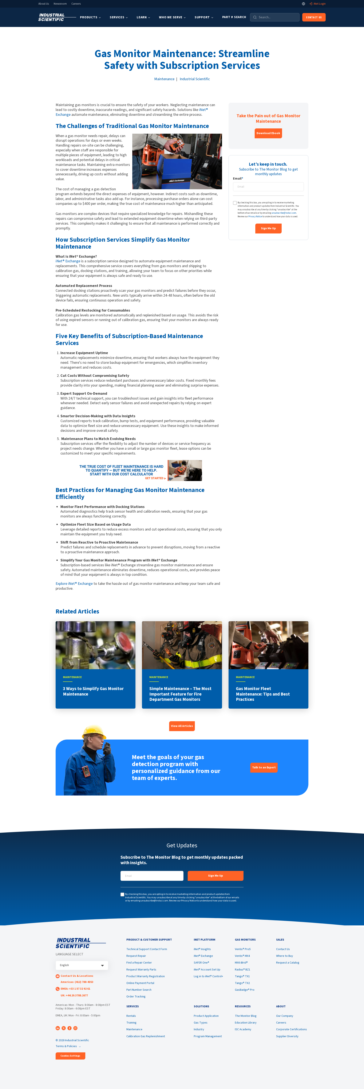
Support (202, 17)
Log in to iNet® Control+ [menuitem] (208, 976)
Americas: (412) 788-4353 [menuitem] (77, 982)
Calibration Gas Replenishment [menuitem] (145, 1036)
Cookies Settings (70, 1055)
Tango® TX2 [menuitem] (242, 983)
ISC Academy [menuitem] (243, 1029)
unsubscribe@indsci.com (284, 213)
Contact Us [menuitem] (283, 949)
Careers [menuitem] (281, 1023)
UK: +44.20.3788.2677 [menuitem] (74, 995)
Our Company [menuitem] (284, 1016)
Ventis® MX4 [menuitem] (242, 956)
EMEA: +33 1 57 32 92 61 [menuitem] (75, 989)
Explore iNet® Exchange (75, 583)
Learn (142, 17)
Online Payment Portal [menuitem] (140, 983)
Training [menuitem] (131, 1023)
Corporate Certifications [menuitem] (291, 1029)
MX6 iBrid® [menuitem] (241, 963)
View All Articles (182, 726)
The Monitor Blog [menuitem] (246, 1016)
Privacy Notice (255, 216)
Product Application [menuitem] (206, 1016)
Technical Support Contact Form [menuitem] (146, 949)
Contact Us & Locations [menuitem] (77, 976)
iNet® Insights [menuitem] (202, 949)
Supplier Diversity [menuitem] (287, 1036)
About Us (43, 4)
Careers (76, 4)
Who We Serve (170, 17)
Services (117, 17)
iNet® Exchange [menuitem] (203, 956)
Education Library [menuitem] (246, 1023)
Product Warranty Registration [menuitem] (145, 976)
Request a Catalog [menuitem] (287, 963)
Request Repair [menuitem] (136, 956)
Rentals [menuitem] (131, 1016)
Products (88, 17)
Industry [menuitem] (199, 1029)
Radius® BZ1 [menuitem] (242, 970)
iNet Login (320, 4)
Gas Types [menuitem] (200, 1023)
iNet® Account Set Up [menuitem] (207, 970)
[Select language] (303, 3)
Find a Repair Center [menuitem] (139, 963)
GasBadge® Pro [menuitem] (244, 990)
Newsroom (60, 4)
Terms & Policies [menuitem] (66, 1046)
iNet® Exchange (68, 261)
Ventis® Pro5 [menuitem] (243, 949)
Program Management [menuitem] (208, 1036)
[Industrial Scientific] (57, 17)
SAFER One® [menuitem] (201, 963)
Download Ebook (268, 133)
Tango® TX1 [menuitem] (242, 976)
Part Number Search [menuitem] (138, 990)
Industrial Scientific (195, 79)
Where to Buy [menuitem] (284, 956)
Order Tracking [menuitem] (136, 996)
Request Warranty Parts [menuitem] (141, 970)
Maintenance (164, 79)
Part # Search (234, 17)
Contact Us (314, 17)
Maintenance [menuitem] (134, 1029)
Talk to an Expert (264, 767)
